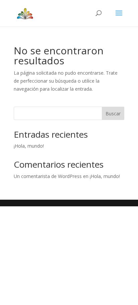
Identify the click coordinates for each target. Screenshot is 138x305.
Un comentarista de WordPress (48, 176)
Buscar (113, 113)
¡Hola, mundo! (29, 146)
